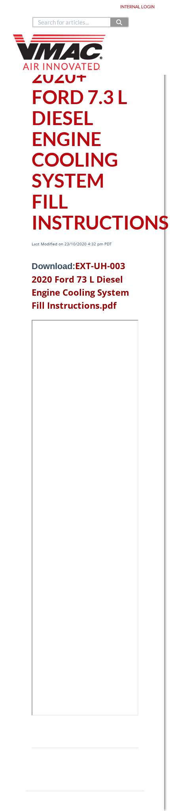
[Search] (119, 22)
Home (24, 6)
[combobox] (71, 22)
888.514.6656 (61, 13)
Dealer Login (100, 6)
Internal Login (137, 6)
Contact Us (90, 13)
